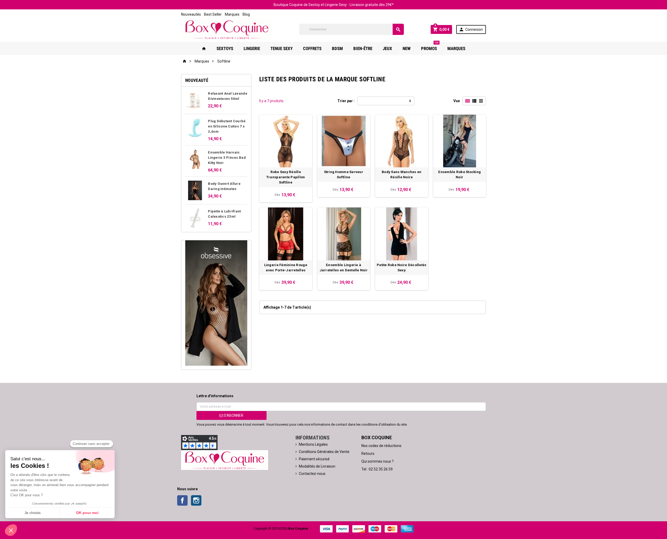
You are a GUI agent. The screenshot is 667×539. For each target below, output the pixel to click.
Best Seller (213, 14)
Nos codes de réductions (381, 446)
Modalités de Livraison (317, 466)
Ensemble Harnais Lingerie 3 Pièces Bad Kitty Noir (227, 157)
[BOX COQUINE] (227, 29)
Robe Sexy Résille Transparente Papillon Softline (285, 177)
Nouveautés (191, 14)
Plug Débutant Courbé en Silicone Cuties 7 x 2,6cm (226, 126)
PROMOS (430, 46)
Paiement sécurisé (314, 459)
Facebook (182, 500)
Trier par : (346, 101)
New (407, 48)
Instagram (196, 500)
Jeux (387, 48)
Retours (367, 453)
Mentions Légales (313, 444)
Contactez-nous (312, 473)
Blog (246, 14)
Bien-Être (362, 48)
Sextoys (225, 48)
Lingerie (252, 48)
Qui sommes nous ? (377, 461)
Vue (456, 101)
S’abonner (233, 415)
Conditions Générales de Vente (324, 452)
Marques (232, 14)
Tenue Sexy (281, 48)
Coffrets (312, 48)
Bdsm (337, 48)
